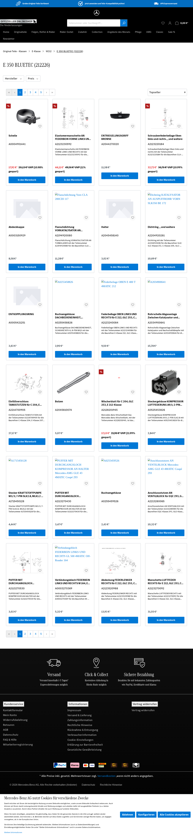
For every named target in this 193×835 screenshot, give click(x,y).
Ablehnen (127, 814)
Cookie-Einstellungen (80, 740)
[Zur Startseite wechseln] (18, 23)
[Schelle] (27, 116)
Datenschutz (10, 735)
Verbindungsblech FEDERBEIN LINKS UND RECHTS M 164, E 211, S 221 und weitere (72, 581)
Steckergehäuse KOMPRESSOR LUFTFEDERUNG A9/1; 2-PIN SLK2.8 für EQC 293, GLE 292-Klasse (166, 403)
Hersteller (11, 78)
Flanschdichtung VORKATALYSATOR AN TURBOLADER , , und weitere (71, 228)
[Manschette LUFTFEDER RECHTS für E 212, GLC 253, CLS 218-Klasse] (166, 561)
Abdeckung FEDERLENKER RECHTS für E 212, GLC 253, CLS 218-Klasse (119, 581)
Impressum (74, 710)
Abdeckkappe (16, 227)
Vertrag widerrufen (143, 710)
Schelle (13, 135)
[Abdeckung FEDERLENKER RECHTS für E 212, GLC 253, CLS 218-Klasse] (119, 561)
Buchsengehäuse (111, 493)
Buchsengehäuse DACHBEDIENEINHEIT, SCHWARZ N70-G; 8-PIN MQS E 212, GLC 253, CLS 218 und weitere (73, 315)
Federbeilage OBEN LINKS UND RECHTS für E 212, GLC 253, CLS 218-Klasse (119, 315)
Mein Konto (10, 715)
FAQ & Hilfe (10, 740)
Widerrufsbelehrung (15, 720)
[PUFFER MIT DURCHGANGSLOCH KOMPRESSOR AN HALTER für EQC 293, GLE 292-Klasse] (73, 474)
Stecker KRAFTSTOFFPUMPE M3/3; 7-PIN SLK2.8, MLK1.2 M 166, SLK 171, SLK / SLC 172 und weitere (26, 494)
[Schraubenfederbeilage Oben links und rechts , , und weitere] (166, 116)
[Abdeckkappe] (27, 208)
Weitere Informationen (13, 832)
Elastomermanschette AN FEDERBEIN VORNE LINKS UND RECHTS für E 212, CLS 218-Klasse (73, 137)
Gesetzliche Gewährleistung (84, 749)
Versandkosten (106, 776)
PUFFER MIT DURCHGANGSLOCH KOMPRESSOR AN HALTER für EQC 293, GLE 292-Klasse (72, 494)
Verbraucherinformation (81, 735)
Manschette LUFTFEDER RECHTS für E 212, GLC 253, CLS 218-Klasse (166, 581)
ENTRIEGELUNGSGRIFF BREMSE (114, 137)
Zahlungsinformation (79, 720)
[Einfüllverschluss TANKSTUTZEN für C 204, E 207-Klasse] (27, 382)
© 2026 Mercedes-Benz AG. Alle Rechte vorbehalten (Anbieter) (43, 785)
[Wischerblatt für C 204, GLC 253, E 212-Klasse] (119, 382)
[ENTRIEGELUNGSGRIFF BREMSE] (119, 116)
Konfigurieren (146, 814)
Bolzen (59, 401)
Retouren (8, 725)
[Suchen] (123, 23)
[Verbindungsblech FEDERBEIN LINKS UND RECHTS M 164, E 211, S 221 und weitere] (73, 561)
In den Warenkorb (27, 179)
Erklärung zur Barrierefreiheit (85, 745)
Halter (105, 227)
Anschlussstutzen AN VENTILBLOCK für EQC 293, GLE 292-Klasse (166, 494)
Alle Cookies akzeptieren (174, 814)
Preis (31, 78)
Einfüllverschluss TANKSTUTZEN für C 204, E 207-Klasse (24, 403)
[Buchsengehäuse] (119, 474)
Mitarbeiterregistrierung (18, 744)
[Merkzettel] (163, 23)
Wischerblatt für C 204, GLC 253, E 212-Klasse (117, 403)
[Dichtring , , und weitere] (166, 208)
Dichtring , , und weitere (161, 227)
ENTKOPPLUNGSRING (21, 314)
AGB (5, 730)
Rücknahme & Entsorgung (82, 730)
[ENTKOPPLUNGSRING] (27, 295)
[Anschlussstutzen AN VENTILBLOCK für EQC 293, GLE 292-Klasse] (166, 474)
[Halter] (119, 208)
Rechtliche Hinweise (79, 725)
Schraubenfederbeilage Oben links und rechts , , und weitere (165, 137)
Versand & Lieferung (79, 715)
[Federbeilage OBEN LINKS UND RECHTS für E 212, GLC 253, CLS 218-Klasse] (119, 295)
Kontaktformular (13, 710)
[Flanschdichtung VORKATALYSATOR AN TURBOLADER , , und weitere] (73, 208)
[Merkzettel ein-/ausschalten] (40, 126)
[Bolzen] (73, 382)
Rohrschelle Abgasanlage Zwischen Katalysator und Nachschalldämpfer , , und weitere (163, 315)
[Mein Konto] (169, 23)
